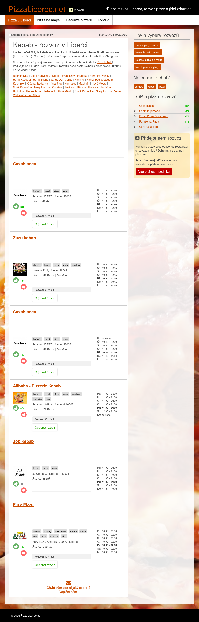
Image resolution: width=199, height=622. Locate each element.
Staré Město (64, 91)
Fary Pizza (23, 504)
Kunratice (71, 83)
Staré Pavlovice (84, 91)
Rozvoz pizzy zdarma (146, 45)
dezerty (37, 264)
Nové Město (99, 83)
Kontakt (103, 19)
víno (48, 398)
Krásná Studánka (37, 83)
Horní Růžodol (22, 79)
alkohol (36, 531)
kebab (47, 190)
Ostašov (57, 87)
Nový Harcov (42, 87)
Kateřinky (19, 83)
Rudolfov (18, 91)
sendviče (76, 264)
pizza (56, 190)
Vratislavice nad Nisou (26, 95)
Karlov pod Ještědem (100, 79)
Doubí (56, 76)
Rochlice (105, 87)
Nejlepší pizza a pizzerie (148, 60)
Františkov (69, 76)
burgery (37, 190)
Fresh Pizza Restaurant (153, 116)
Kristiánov (56, 83)
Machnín (84, 83)
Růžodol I (49, 91)
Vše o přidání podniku (154, 171)
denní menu (60, 531)
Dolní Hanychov (40, 76)
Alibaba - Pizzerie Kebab (37, 386)
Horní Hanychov (99, 76)
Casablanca (24, 164)
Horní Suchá (40, 79)
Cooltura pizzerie (149, 111)
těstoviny (37, 398)
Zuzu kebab (104, 62)
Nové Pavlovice (22, 87)
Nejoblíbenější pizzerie (147, 52)
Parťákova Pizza (149, 121)
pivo (35, 536)
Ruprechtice (33, 91)
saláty (65, 190)
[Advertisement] (68, 126)
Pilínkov (81, 87)
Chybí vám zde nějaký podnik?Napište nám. (68, 589)
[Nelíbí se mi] (24, 213)
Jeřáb (69, 79)
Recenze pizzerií (79, 19)
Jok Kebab (23, 441)
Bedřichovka (20, 76)
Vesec (118, 91)
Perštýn (70, 87)
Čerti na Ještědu (149, 127)
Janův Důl (57, 79)
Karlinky (79, 79)
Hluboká (82, 76)
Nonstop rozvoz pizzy (147, 67)
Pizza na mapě (48, 19)
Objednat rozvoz (45, 224)
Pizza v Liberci (19, 19)
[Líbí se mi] (16, 206)
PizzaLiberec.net (36, 8)
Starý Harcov (104, 91)
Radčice (93, 87)
